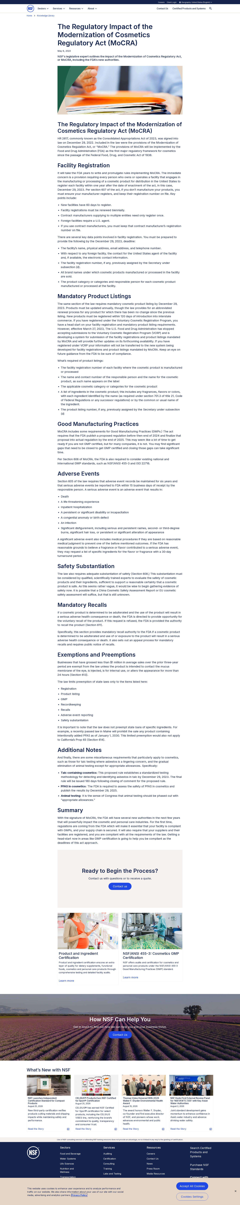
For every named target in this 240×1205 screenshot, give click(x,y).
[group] (88, 949)
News (150, 1163)
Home (29, 15)
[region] (120, 1191)
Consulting (108, 1163)
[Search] (210, 8)
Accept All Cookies (192, 1186)
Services (57, 8)
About (91, 8)
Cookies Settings (192, 1196)
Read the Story (36, 1128)
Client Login (172, 2)
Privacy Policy (79, 1195)
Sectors (42, 8)
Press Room (153, 1168)
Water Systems (68, 1158)
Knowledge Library (45, 15)
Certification (109, 1158)
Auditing (107, 1153)
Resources (74, 8)
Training (107, 1168)
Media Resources (156, 1173)
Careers (161, 2)
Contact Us (152, 1158)
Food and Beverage (70, 1153)
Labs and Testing (112, 1173)
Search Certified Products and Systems (200, 1152)
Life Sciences (67, 1163)
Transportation (68, 1177)
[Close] (235, 1191)
